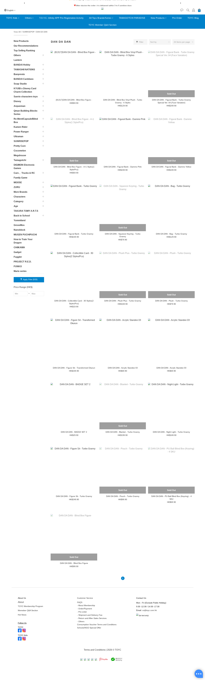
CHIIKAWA (19, 247)
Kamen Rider (20, 127)
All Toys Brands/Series (100, 18)
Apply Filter (30, 279)
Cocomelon (20, 150)
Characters (19, 196)
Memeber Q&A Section (28, 610)
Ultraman (18, 136)
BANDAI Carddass (23, 79)
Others (28, 18)
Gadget (17, 252)
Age (16, 206)
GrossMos (19, 225)
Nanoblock (19, 230)
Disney (17, 101)
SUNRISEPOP (28, 32)
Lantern (18, 60)
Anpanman (19, 106)
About (21, 602)
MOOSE (18, 182)
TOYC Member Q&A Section (103, 25)
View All (17, 32)
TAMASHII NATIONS (24, 69)
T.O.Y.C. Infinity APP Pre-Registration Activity (61, 18)
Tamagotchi (20, 160)
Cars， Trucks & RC (24, 173)
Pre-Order (177, 18)
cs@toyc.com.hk (149, 610)
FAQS (79, 602)
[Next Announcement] (180, 3)
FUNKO (18, 266)
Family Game (20, 178)
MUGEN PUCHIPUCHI (25, 234)
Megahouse (20, 155)
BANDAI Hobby (22, 65)
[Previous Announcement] (24, 3)
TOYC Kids (11, 18)
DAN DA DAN (41, 32)
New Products (158, 18)
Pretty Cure (20, 146)
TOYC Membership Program (30, 606)
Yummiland (20, 220)
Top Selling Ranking (24, 50)
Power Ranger (21, 132)
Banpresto (19, 74)
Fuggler (18, 257)
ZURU (17, 187)
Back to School (22, 215)
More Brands (20, 192)
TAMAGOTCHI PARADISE (132, 18)
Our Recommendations (26, 46)
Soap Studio (20, 84)
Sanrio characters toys (26, 96)
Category (18, 201)
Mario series (20, 271)
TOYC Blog (193, 18)
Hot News (22, 615)
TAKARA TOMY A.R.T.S (26, 211)
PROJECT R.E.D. (23, 261)
